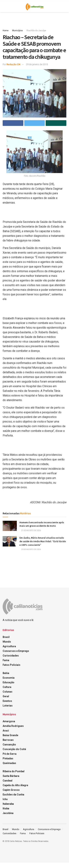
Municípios (17, 30)
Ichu (5, 799)
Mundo (7, 641)
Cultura (7, 687)
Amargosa (9, 721)
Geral (6, 696)
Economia (9, 677)
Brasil (6, 637)
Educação (8, 682)
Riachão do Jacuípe (36, 30)
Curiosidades (11, 655)
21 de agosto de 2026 (31, 530)
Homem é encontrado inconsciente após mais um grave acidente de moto (41, 524)
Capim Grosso (11, 789)
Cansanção (9, 744)
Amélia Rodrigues (13, 726)
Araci (6, 730)
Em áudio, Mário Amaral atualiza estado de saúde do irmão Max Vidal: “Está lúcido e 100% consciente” (42, 541)
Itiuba (6, 808)
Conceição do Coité (14, 749)
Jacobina (8, 813)
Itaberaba (8, 803)
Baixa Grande (10, 735)
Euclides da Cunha (13, 794)
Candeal (7, 780)
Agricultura (9, 646)
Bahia (6, 673)
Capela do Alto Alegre (15, 785)
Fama (6, 660)
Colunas (7, 691)
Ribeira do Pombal (13, 771)
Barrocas (8, 739)
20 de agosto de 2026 (31, 549)
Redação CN (13, 64)
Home (5, 30)
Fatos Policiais (11, 664)
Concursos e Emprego (16, 651)
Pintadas (8, 758)
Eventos (7, 701)
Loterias (8, 705)
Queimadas (9, 763)
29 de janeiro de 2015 (37, 64)
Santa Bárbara (11, 776)
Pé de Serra (9, 753)
